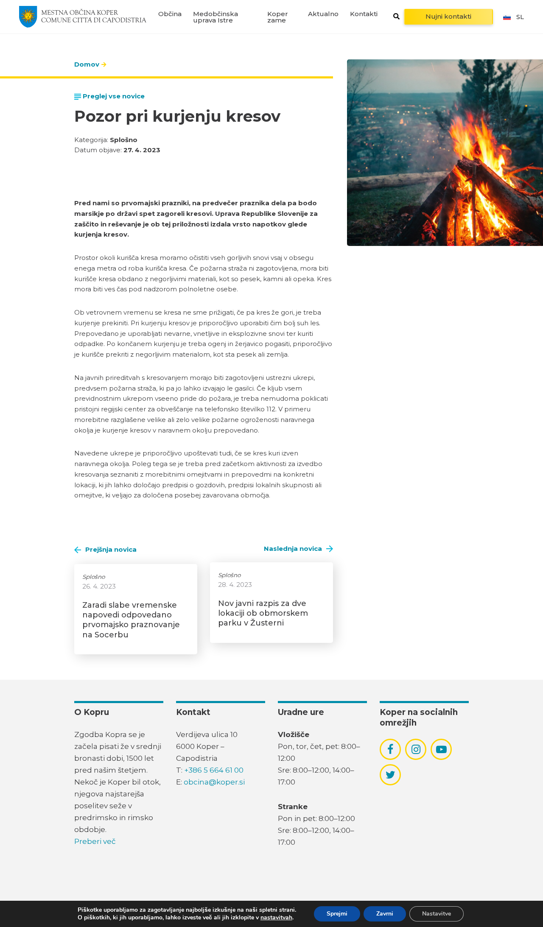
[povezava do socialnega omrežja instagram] (415, 749)
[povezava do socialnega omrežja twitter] (390, 775)
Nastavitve (436, 914)
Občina (170, 14)
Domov (86, 64)
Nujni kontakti (448, 16)
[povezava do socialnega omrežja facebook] (390, 749)
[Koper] (82, 16)
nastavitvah (276, 917)
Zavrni (384, 914)
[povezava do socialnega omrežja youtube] (441, 749)
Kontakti (364, 14)
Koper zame (277, 17)
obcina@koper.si (214, 782)
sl (520, 17)
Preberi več (95, 841)
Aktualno (323, 14)
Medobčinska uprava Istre (215, 17)
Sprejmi (337, 914)
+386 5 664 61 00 (214, 770)
